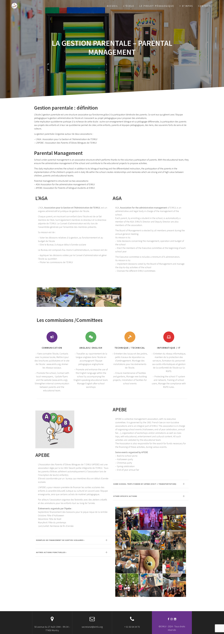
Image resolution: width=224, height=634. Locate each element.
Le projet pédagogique (156, 5)
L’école (128, 5)
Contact (204, 5)
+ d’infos (186, 5)
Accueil (112, 5)
